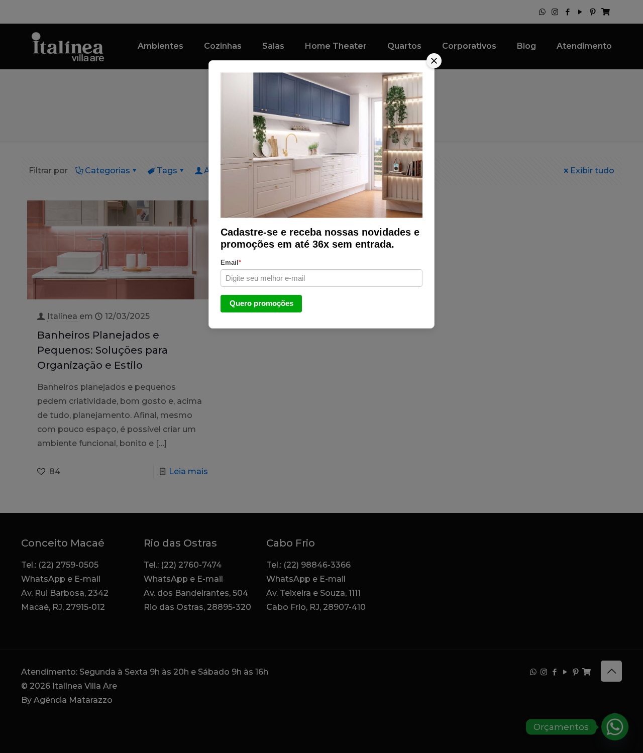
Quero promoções (261, 303)
